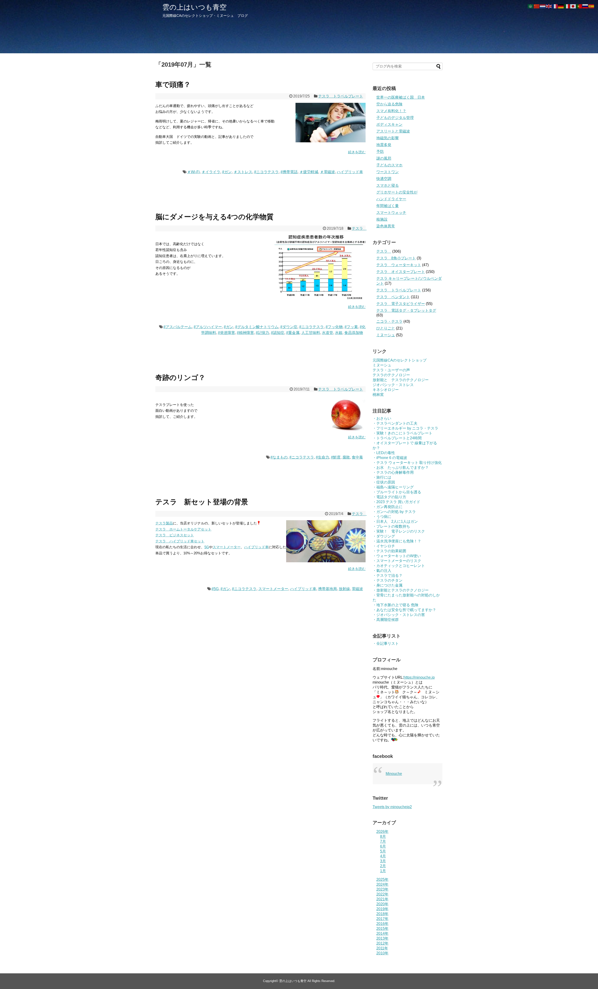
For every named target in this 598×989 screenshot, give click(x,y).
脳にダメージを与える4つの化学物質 (214, 217)
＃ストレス (243, 172)
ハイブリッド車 (350, 172)
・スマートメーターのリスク (397, 561)
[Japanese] (573, 6)
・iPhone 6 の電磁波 (390, 458)
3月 (383, 861)
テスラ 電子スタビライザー (400, 304)
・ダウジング (384, 536)
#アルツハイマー (208, 327)
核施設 (382, 219)
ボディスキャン (389, 124)
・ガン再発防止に (387, 507)
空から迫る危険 (389, 104)
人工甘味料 (310, 333)
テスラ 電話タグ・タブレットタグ (406, 310)
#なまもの (279, 457)
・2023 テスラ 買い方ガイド (396, 502)
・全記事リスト (386, 643)
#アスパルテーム (178, 327)
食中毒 (357, 457)
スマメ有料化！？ (391, 111)
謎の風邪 (383, 158)
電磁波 (357, 589)
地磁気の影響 (387, 138)
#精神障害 (245, 333)
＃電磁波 (327, 172)
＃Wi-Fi (193, 172)
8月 (383, 836)
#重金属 (292, 333)
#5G (215, 589)
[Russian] (585, 6)
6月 (383, 846)
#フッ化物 (334, 327)
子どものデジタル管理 (395, 118)
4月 (383, 856)
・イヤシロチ (384, 546)
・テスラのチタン (387, 580)
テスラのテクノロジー (391, 375)
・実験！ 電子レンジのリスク (399, 531)
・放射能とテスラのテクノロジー (401, 590)
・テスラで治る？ (387, 575)
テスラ (359, 228)
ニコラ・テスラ (389, 321)
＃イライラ (211, 172)
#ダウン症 (288, 327)
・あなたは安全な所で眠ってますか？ (404, 610)
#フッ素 (351, 327)
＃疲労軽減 (308, 172)
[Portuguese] (579, 6)
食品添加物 (353, 333)
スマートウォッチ (391, 213)
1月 (383, 871)
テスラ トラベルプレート (340, 96)
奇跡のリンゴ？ (180, 377)
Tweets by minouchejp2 (392, 807)
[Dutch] (543, 6)
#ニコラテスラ (266, 172)
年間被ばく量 (387, 206)
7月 (383, 841)
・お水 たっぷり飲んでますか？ (401, 467)
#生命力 (322, 457)
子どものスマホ (389, 165)
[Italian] (567, 6)
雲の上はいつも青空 (194, 7)
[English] (549, 6)
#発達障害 (226, 333)
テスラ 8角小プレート (396, 258)
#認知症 (277, 333)
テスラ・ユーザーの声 (391, 370)
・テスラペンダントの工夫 (395, 423)
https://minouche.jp (419, 677)
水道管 (327, 333)
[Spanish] (591, 6)
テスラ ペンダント (393, 297)
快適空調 (383, 179)
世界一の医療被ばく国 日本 (400, 97)
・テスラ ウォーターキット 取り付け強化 (407, 463)
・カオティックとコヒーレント (399, 566)
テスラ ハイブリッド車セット (179, 541)
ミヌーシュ (385, 335)
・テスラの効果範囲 (389, 551)
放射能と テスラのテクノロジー (401, 380)
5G (206, 547)
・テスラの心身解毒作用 (393, 472)
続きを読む (357, 152)
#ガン (227, 172)
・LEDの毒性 (384, 453)
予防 (380, 152)
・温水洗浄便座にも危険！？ (397, 541)
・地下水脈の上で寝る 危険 (395, 605)
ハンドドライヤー (391, 199)
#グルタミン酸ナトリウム (256, 327)
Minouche (394, 774)
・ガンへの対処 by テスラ (394, 512)
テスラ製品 (164, 523)
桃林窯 (378, 395)
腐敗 (346, 457)
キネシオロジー (386, 390)
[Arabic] (531, 6)
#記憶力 (262, 333)
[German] (561, 6)
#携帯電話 (289, 172)
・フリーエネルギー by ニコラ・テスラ (405, 428)
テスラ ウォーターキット (398, 265)
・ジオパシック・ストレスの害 (399, 615)
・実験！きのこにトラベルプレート (402, 433)
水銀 (338, 333)
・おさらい (382, 418)
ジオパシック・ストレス (393, 385)
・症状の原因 (384, 482)
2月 (383, 866)
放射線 (344, 589)
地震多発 (383, 145)
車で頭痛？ (173, 84)
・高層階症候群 (386, 620)
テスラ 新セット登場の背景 (201, 502)
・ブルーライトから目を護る (397, 492)
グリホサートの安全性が (396, 192)
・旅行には (382, 477)
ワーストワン (387, 172)
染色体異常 (385, 226)
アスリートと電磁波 (393, 131)
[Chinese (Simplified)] (537, 6)
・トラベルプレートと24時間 (397, 438)
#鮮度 (336, 457)
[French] (555, 6)
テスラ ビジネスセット (174, 535)
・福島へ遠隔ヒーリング (393, 487)
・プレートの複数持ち (391, 526)
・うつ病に (382, 517)
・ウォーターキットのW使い (397, 556)
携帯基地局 (327, 589)
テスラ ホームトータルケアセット (183, 529)
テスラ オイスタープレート (400, 272)
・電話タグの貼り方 (389, 497)
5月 (383, 851)
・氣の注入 (382, 571)
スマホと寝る (387, 185)
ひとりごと (385, 328)
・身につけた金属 (387, 585)
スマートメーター (227, 547)
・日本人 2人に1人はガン (395, 521)
